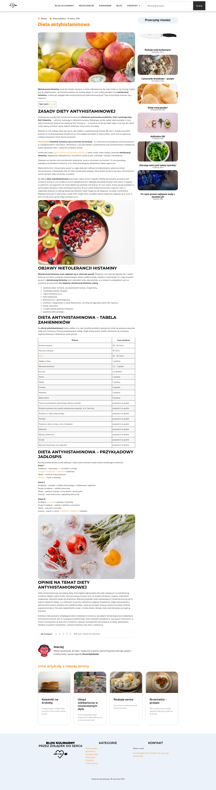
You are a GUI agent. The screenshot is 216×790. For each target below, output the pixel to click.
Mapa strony (92, 763)
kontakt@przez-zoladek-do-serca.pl (151, 753)
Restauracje (91, 748)
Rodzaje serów (123, 699)
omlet (51, 502)
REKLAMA (138, 756)
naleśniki (61, 471)
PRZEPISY (132, 5)
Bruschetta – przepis (158, 701)
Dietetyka (90, 757)
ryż (59, 468)
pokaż (51, 104)
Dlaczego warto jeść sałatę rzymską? (157, 165)
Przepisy (90, 760)
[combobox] (168, 5)
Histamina (43, 142)
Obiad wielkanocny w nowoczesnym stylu (88, 704)
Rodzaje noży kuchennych (158, 50)
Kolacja (41, 477)
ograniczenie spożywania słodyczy (70, 152)
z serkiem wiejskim (69, 511)
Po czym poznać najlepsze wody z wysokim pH (158, 195)
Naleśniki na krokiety (50, 701)
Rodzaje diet (92, 754)
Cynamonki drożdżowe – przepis (158, 78)
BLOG (119, 5)
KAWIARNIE (105, 5)
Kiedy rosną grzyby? (158, 107)
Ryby (41, 356)
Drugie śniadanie (46, 471)
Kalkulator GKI (158, 136)
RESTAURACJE (86, 5)
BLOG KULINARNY (64, 5)
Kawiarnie (90, 751)
